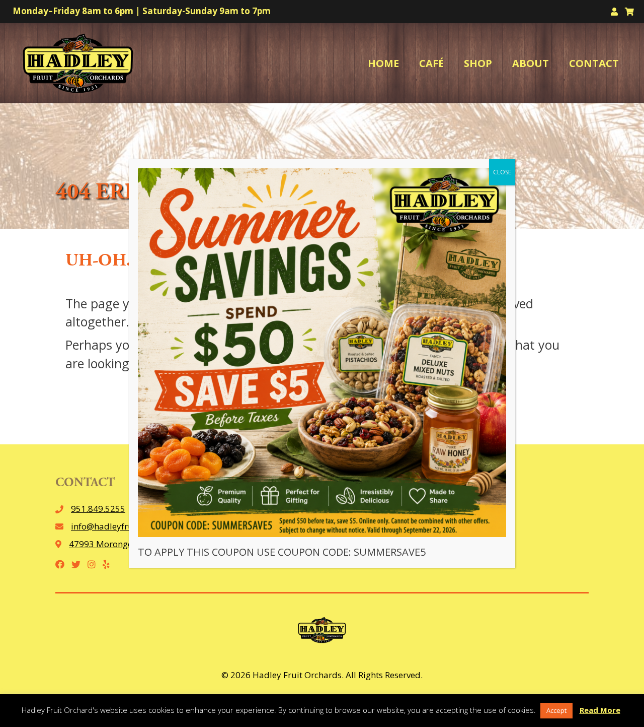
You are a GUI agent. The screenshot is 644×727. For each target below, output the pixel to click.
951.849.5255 (98, 508)
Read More (600, 710)
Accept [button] (556, 710)
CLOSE (502, 172)
